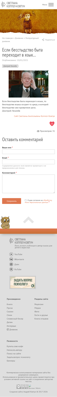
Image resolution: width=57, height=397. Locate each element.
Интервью (11, 326)
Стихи (9, 315)
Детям (9, 322)
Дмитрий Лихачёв (10, 66)
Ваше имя (6, 147)
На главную (7, 38)
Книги (9, 304)
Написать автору (14, 350)
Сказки (10, 311)
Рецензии (38, 304)
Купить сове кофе (15, 346)
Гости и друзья (41, 315)
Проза (10, 308)
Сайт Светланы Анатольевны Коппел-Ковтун (34, 116)
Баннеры (11, 360)
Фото (36, 311)
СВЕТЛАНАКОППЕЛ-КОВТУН (16, 4)
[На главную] (3, 4)
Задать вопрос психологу (18, 357)
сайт (30, 379)
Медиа (37, 308)
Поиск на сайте (14, 353)
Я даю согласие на (38, 201)
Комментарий (8, 172)
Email (4, 157)
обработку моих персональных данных (38, 201)
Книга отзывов (41, 318)
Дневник (19, 38)
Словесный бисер (15, 318)
